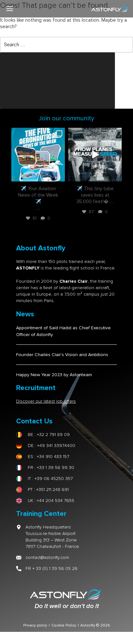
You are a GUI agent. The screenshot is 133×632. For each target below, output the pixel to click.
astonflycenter (37, 133)
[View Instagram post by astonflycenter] (59, 175)
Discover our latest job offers (46, 401)
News (25, 314)
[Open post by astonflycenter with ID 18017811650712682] (95, 154)
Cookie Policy (63, 625)
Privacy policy (35, 625)
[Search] (57, 80)
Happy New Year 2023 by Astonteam (54, 374)
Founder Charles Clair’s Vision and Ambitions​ (62, 354)
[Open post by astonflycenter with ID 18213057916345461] (38, 154)
